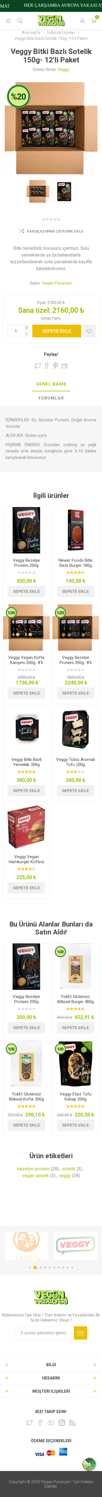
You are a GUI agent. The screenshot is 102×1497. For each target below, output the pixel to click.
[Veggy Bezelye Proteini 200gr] (26, 530)
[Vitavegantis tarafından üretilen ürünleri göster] (75, 1246)
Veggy (63, 69)
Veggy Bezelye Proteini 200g (26, 563)
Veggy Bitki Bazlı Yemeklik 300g (26, 762)
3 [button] (39, 1267)
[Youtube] (51, 1422)
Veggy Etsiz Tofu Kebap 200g (76, 1097)
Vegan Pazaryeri (57, 283)
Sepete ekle (56, 331)
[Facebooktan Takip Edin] (40, 1422)
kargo (46, 318)
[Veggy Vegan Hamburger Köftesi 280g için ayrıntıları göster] (26, 826)
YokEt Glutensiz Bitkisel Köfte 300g (26, 1097)
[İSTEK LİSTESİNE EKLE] (89, 331)
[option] (26, 1246)
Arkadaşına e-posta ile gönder (64, 366)
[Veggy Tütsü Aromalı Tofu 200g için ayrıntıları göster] (75, 729)
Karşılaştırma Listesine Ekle (55, 231)
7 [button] (59, 1267)
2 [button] (34, 1267)
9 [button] (68, 1267)
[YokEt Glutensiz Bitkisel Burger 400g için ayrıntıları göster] (75, 966)
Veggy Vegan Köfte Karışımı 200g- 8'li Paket (26, 662)
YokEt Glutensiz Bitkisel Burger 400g (75, 999)
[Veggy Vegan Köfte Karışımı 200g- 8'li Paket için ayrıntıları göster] (26, 627)
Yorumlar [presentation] (51, 398)
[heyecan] (29, 1422)
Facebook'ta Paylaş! (47, 366)
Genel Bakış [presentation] (51, 384)
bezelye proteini (33, 1168)
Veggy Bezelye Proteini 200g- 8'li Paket (76, 662)
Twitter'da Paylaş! (38, 366)
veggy (65, 1175)
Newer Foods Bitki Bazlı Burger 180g (75, 563)
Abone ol (80, 1333)
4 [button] (45, 1267)
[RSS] (72, 1422)
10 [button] (72, 1267)
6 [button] (54, 1267)
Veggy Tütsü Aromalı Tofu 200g (75, 762)
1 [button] (30, 1267)
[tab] (51, 384)
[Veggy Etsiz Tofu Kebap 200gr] (75, 1064)
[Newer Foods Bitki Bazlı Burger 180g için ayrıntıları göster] (75, 530)
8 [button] (63, 1267)
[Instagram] (61, 1422)
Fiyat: (41, 302)
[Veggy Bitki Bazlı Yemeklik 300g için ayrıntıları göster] (26, 729)
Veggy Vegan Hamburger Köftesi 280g (26, 861)
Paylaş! (51, 354)
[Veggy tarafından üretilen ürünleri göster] (26, 1246)
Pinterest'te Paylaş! (56, 366)
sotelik (68, 1168)
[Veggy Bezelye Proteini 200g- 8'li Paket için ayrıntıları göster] (75, 627)
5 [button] (49, 1267)
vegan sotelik (35, 1175)
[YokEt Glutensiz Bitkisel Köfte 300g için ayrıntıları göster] (26, 1064)
